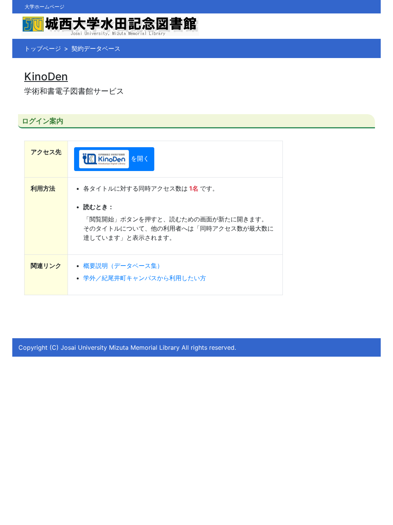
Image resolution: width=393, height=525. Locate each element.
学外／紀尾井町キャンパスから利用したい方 (144, 278)
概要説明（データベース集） (123, 265)
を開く (140, 159)
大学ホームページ (44, 7)
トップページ (42, 48)
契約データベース (96, 48)
